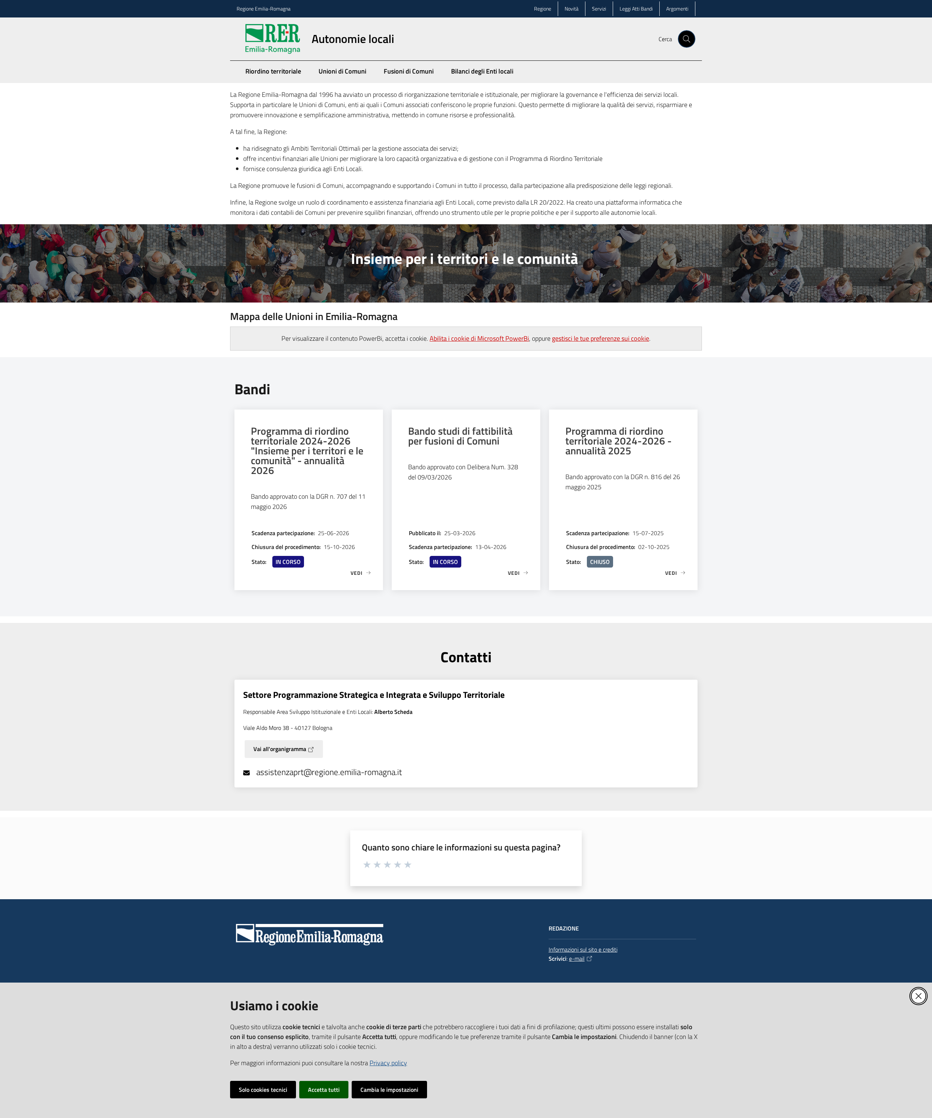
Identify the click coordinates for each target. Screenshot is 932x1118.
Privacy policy (388, 1063)
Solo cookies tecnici (263, 1089)
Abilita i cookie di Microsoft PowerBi (479, 338)
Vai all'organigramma (279, 748)
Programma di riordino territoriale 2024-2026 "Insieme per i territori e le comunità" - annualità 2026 (307, 450)
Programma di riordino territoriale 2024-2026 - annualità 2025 (618, 440)
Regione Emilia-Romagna (264, 8)
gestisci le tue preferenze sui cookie (600, 338)
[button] (686, 39)
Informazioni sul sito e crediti (583, 949)
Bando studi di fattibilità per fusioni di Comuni (460, 436)
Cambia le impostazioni (389, 1089)
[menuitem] (691, 77)
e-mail (577, 958)
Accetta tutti (324, 1089)
